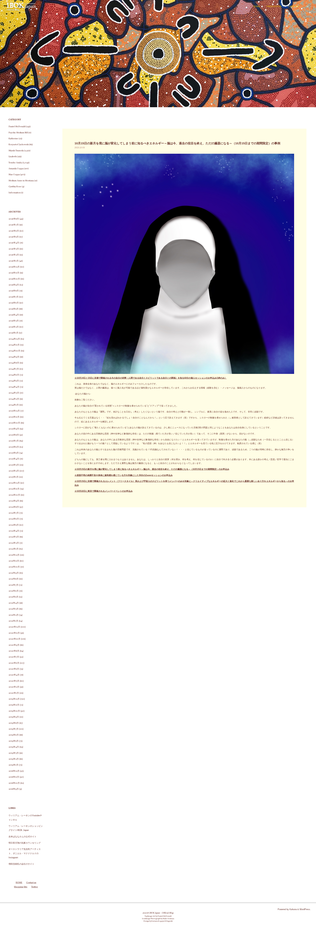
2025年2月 (14, 327)
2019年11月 (14, 705)
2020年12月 (14, 627)
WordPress (305, 909)
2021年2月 (14, 615)
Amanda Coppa (16, 168)
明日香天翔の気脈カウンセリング (25, 843)
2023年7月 (14, 441)
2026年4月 (14, 242)
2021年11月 (14, 561)
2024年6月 (14, 375)
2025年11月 (14, 272)
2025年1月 (13, 332)
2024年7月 (14, 369)
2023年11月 (14, 417)
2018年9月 (14, 789)
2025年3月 (14, 320)
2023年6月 (14, 447)
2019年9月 (14, 717)
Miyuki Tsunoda (16, 150)
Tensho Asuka (15, 162)
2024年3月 (14, 393)
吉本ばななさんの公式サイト (22, 836)
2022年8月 (14, 507)
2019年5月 (14, 741)
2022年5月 (14, 525)
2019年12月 (14, 699)
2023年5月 (14, 453)
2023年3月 (14, 465)
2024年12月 (14, 339)
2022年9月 (14, 501)
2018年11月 (14, 777)
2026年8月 (14, 219)
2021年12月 (14, 555)
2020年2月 (14, 687)
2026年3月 (14, 249)
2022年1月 (14, 549)
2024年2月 (14, 399)
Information (15, 192)
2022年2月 (14, 543)
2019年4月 (14, 747)
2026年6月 (14, 231)
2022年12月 (14, 483)
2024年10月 (14, 350)
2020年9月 (14, 645)
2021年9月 (14, 573)
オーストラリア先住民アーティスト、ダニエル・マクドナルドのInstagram (25, 853)
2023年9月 (14, 428)
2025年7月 (14, 297)
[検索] (307, 6)
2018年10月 (14, 783)
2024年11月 (14, 345)
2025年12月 (14, 267)
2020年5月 (14, 669)
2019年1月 (13, 765)
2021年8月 (14, 579)
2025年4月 (14, 315)
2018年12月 (14, 771)
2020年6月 (14, 663)
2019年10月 (14, 711)
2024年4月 (14, 387)
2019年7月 (14, 729)
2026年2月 (14, 254)
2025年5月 (14, 309)
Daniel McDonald (17, 126)
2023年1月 (14, 477)
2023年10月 (14, 423)
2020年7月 (14, 657)
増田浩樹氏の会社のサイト (21, 864)
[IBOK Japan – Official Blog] (21, 6)
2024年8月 (14, 363)
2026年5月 (14, 237)
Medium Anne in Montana (21, 180)
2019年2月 (14, 759)
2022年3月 (14, 537)
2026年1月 (14, 261)
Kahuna (293, 909)
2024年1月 (14, 405)
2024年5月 (14, 380)
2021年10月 (14, 567)
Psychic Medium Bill (18, 132)
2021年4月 (14, 603)
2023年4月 (14, 459)
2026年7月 (14, 224)
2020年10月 (14, 639)
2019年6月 (14, 735)
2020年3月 (14, 681)
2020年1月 (14, 693)
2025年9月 (14, 285)
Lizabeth (13, 156)
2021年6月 (14, 591)
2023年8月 (14, 435)
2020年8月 (14, 651)
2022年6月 (14, 519)
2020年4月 (14, 675)
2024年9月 (14, 357)
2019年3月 (14, 753)
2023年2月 (14, 471)
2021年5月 (13, 597)
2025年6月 (14, 302)
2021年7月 (13, 585)
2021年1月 (13, 621)
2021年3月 (14, 609)
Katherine (13, 138)
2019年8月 (14, 723)
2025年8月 (14, 290)
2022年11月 (14, 489)
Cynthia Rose (15, 186)
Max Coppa (14, 174)
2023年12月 (14, 411)
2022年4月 (14, 531)
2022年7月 (14, 513)
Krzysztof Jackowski (19, 144)
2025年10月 (14, 279)
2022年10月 (14, 495)
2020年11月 (14, 633)
